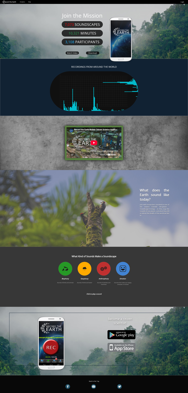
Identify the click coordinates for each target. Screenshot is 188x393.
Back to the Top (94, 381)
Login (182, 2)
